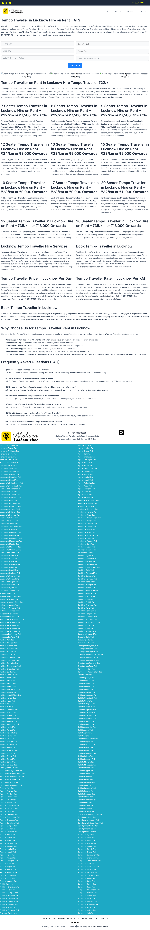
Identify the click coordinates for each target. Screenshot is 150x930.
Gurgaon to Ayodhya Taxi (87, 846)
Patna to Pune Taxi (7, 864)
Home (108, 11)
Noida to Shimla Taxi (8, 756)
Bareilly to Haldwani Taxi (87, 579)
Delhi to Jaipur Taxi (85, 730)
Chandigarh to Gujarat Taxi (88, 651)
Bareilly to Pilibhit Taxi (86, 602)
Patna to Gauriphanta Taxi (10, 817)
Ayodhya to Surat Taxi (86, 544)
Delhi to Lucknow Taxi (86, 759)
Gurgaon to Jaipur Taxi (86, 881)
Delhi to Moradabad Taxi (87, 765)
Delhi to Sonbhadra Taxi (87, 800)
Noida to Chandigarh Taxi (10, 660)
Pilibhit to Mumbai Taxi (9, 904)
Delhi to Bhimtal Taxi (86, 686)
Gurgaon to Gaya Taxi (86, 864)
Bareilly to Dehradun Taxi (87, 564)
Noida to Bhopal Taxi (8, 654)
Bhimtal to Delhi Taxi (86, 637)
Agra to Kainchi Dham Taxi (88, 468)
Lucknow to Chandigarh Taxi (11, 486)
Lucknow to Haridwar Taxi (10, 515)
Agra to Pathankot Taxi (86, 483)
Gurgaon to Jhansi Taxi (87, 887)
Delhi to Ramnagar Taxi (87, 788)
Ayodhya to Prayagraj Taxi (88, 535)
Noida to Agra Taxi (7, 640)
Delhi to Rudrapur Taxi (86, 794)
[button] (138, 3)
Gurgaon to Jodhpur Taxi (87, 893)
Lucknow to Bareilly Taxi (9, 474)
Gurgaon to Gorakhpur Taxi (88, 867)
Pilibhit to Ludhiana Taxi (9, 901)
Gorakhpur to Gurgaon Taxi (88, 820)
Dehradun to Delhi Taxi (87, 669)
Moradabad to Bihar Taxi (9, 617)
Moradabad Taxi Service (9, 614)
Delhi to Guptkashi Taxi (87, 718)
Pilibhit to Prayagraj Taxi (9, 910)
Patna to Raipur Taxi (7, 867)
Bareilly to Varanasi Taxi (87, 631)
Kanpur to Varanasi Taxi (9, 463)
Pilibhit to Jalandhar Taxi (9, 896)
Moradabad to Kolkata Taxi (10, 631)
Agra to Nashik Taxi (85, 480)
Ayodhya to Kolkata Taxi (87, 521)
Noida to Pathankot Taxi (9, 733)
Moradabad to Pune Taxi (9, 637)
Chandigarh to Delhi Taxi (87, 649)
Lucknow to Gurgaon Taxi (10, 509)
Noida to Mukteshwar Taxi (10, 718)
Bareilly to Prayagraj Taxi (87, 605)
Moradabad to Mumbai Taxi (10, 634)
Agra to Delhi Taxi (84, 454)
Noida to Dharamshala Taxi (10, 666)
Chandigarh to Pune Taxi (87, 666)
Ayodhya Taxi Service (86, 506)
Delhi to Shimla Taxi (85, 797)
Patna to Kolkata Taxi (8, 840)
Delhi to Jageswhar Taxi (87, 727)
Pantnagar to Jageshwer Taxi (11, 771)
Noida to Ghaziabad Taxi (9, 669)
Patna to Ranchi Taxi (8, 869)
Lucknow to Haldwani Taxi (10, 512)
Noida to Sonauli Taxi (8, 759)
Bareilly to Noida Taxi (86, 599)
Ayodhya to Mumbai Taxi (87, 526)
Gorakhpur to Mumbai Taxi (88, 826)
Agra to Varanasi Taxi (86, 497)
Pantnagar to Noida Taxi (9, 782)
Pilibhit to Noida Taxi (8, 907)
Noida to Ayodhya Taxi (8, 646)
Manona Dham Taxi (7, 593)
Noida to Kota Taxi (7, 704)
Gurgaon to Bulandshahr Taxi (89, 855)
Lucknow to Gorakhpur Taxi (10, 506)
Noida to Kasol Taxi (7, 701)
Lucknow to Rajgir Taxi (8, 567)
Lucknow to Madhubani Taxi (11, 532)
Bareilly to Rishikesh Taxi (87, 617)
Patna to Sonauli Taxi (8, 875)
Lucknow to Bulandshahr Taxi (11, 483)
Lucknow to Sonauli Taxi (9, 585)
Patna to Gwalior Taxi (8, 829)
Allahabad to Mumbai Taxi (88, 503)
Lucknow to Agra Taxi (8, 468)
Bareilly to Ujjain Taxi (86, 628)
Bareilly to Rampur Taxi (87, 614)
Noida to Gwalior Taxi (8, 672)
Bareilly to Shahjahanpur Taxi (89, 622)
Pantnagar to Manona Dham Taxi (12, 776)
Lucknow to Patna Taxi (8, 561)
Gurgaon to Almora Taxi (87, 840)
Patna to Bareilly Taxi (8, 800)
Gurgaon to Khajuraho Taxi (88, 904)
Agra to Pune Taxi (84, 492)
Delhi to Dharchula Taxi (87, 715)
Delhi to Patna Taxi (85, 776)
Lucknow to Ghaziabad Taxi (10, 503)
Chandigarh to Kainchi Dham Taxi (90, 654)
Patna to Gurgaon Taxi (8, 826)
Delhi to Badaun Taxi (86, 681)
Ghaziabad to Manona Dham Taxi (90, 814)
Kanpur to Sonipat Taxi (9, 460)
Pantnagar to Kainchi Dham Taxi (12, 774)
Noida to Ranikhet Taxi (8, 744)
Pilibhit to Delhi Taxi (7, 890)
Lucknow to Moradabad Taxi (11, 538)
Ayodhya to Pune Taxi (86, 538)
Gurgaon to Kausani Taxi (87, 901)
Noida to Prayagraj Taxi (9, 742)
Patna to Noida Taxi (7, 855)
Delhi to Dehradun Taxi (87, 707)
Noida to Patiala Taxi (8, 736)
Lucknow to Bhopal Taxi (9, 480)
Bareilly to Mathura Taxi (87, 588)
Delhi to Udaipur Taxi (86, 805)
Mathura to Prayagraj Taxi (10, 608)
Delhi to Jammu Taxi (85, 733)
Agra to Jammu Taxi (85, 466)
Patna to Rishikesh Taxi (9, 872)
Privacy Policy (73, 918)
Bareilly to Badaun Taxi (86, 561)
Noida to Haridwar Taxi (9, 675)
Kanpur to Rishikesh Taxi (9, 451)
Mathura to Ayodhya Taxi (9, 599)
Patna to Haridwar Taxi (8, 832)
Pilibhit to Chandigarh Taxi (10, 887)
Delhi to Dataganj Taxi (86, 704)
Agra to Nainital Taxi (85, 477)
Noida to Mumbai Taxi (8, 721)
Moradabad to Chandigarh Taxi (12, 619)
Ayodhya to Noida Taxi (86, 532)
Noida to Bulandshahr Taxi (10, 657)
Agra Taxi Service (84, 445)
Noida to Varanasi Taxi (8, 765)
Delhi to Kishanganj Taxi (87, 753)
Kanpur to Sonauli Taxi (8, 457)
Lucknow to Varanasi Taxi (10, 590)
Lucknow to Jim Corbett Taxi (11, 526)
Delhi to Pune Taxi (85, 785)
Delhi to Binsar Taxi (85, 689)
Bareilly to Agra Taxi (85, 556)
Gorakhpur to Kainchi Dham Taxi (90, 823)
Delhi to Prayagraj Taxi (86, 782)
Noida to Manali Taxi (8, 712)
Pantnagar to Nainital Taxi (10, 779)
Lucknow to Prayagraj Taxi (10, 564)
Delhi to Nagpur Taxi (86, 771)
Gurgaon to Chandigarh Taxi (88, 858)
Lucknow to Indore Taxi (9, 518)
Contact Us (141, 11)
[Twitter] (6, 3)
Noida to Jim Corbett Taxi (10, 689)
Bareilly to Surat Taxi (86, 625)
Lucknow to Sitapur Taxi (9, 582)
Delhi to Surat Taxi (85, 803)
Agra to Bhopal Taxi (85, 451)
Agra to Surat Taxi (85, 495)
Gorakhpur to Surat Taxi (87, 832)
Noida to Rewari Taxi (8, 747)
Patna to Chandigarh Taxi (9, 805)
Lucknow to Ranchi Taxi (9, 570)
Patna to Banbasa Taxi (8, 797)
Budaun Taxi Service (86, 640)
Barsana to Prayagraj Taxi (87, 634)
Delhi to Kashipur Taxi (86, 744)
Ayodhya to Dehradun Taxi (88, 509)
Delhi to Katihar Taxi (85, 747)
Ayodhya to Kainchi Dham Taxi (89, 518)
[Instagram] (10, 3)
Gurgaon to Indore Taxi (87, 878)
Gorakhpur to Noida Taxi (87, 829)
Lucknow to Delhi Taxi (8, 492)
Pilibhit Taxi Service (7, 884)
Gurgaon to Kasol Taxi (86, 898)
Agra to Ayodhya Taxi (86, 448)
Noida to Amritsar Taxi (8, 643)
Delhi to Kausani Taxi (86, 750)
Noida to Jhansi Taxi (8, 686)
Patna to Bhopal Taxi (8, 803)
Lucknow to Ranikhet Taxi (10, 573)
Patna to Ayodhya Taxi (8, 794)
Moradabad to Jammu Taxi (10, 628)
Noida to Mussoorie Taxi (9, 724)
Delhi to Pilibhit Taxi (85, 779)
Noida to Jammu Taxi (8, 683)
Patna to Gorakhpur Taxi (9, 823)
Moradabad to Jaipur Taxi (10, 625)
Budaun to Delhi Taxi (86, 643)
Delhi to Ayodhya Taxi (86, 678)
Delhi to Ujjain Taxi (85, 808)
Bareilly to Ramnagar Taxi (87, 611)
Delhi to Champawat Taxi (87, 695)
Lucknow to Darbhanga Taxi (10, 489)
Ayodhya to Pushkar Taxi (87, 541)
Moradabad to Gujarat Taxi (10, 622)
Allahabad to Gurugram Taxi (88, 500)
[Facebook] (3, 3)
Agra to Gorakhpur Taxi (87, 460)
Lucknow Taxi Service (8, 466)
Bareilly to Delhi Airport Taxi (89, 567)
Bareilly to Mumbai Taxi (87, 593)
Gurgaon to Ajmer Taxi (86, 837)
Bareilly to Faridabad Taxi (87, 573)
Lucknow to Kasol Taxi (8, 529)
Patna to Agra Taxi (7, 788)
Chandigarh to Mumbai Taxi (88, 657)
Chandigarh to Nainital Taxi (88, 660)
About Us (118, 11)
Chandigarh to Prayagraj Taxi (89, 663)
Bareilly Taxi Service (86, 553)
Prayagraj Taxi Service (8, 913)
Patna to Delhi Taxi (7, 811)
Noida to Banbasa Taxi (9, 649)
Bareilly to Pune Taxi (86, 608)
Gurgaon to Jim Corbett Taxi (89, 890)
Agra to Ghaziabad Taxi (87, 457)
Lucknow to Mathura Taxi (9, 535)
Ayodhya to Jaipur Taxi (86, 515)
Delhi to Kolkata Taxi (85, 756)
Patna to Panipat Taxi (8, 858)
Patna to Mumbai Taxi (8, 846)
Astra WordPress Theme (98, 926)
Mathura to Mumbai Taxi (9, 605)
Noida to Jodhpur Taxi (8, 692)
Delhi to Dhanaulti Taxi (86, 712)
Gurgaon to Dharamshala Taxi (89, 861)
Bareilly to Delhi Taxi (86, 570)
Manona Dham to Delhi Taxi (10, 596)
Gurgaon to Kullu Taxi (86, 913)
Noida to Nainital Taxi (8, 727)
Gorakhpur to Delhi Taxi (87, 817)
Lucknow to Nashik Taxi (9, 556)
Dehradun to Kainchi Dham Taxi (90, 672)
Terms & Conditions (89, 918)
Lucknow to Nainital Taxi (9, 553)
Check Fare (75, 65)
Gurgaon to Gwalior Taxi (87, 869)
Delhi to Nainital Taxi (86, 774)
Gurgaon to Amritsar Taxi (87, 843)
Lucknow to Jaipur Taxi (9, 521)
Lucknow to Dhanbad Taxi (10, 495)
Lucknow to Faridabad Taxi (10, 497)
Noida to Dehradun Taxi (9, 663)
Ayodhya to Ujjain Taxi (86, 547)
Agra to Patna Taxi (85, 486)
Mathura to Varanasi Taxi (9, 611)
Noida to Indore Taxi (8, 678)
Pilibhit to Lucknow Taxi (9, 898)
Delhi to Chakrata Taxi (86, 692)
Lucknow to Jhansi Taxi (9, 524)
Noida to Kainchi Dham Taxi (10, 695)
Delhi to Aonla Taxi (85, 675)
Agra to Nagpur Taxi (85, 474)
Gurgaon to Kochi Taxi (86, 907)
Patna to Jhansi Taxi (7, 834)
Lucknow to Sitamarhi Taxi (10, 579)
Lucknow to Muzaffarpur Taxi (11, 550)
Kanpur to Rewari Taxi (8, 448)
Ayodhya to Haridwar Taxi (87, 512)
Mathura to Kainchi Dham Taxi (11, 602)
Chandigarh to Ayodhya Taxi (88, 646)
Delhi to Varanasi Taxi (86, 811)
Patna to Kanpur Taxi (8, 837)
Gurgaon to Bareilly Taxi (87, 849)
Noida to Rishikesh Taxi (9, 750)
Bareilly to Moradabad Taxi (88, 590)
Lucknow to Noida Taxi (8, 558)
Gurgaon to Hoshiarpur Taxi (88, 875)
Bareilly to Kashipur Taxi (87, 585)
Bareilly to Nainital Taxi (86, 596)
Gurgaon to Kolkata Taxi (87, 910)
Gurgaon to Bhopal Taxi (87, 852)
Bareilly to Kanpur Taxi (86, 582)
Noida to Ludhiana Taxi (9, 710)
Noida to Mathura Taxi (8, 715)
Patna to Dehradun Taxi (9, 808)
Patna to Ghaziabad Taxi (9, 820)
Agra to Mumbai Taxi (86, 471)
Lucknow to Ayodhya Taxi (10, 471)
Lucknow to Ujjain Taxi (8, 588)
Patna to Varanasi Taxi (8, 881)
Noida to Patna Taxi (7, 739)
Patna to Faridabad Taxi (9, 814)
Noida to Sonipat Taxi (8, 762)
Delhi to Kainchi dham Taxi (88, 739)
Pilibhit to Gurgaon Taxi (9, 893)
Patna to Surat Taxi (7, 878)
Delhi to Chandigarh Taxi (87, 698)
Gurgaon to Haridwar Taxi (88, 872)
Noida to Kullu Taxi (7, 707)
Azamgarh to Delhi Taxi (87, 550)
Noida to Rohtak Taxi (8, 753)
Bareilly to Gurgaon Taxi (87, 576)
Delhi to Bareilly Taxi (86, 683)
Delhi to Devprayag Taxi (87, 710)
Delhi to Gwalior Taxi (86, 721)
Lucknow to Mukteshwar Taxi (11, 541)
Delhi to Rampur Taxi (86, 791)
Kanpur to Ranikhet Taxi (9, 445)
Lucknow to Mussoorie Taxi (10, 547)
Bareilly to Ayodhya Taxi (87, 558)
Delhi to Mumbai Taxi (86, 768)
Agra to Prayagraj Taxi (86, 489)
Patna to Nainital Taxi (8, 849)
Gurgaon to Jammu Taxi (87, 884)
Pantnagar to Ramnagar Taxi (11, 785)
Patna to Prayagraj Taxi (9, 861)
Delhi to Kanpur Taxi (85, 742)
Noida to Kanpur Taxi (8, 698)
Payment (129, 11)
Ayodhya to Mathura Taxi (87, 524)
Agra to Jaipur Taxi (85, 463)
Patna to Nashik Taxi (8, 852)
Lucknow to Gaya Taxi (8, 500)
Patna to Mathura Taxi (8, 843)
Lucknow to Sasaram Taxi (10, 576)
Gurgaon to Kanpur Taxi (87, 896)
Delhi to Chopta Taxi (85, 701)
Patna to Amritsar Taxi (8, 791)
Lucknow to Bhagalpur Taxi (10, 477)
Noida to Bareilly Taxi (8, 651)
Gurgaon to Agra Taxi (86, 834)
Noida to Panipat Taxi (8, 730)
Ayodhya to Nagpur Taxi (87, 529)
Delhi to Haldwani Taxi (86, 724)
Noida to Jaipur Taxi (7, 681)
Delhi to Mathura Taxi (86, 762)
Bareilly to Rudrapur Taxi (87, 619)
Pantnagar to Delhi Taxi (9, 768)
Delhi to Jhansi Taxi (85, 736)
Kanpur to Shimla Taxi (8, 454)
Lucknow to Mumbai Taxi (9, 544)
